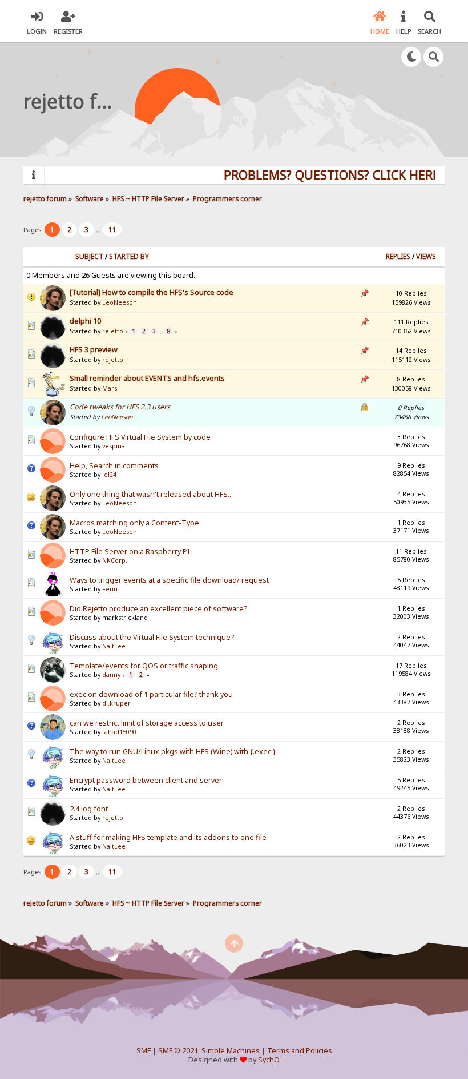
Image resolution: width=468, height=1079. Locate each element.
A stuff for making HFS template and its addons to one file (168, 837)
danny (111, 675)
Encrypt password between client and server (146, 780)
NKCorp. (114, 560)
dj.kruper (116, 703)
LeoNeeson (119, 302)
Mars (109, 388)
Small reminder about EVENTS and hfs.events (147, 378)
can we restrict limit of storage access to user (147, 723)
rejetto (112, 331)
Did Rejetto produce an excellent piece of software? (158, 609)
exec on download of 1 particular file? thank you (151, 694)
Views (426, 256)
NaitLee (114, 646)
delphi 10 (85, 321)
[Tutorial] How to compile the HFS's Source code (151, 292)
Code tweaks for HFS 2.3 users (120, 407)
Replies (398, 256)
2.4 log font (89, 809)
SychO (269, 1060)
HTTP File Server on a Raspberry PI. (131, 551)
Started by (129, 256)
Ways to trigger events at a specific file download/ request (169, 580)
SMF (143, 1051)
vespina (113, 446)
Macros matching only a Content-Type (134, 523)
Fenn (110, 589)
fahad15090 (119, 732)
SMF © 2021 (178, 1051)
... (99, 229)
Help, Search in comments (114, 466)
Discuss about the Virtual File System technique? (152, 637)
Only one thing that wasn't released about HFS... (151, 494)
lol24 (109, 475)
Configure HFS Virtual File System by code (140, 437)
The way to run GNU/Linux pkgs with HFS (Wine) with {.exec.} (173, 752)
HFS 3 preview (94, 350)
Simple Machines (230, 1051)
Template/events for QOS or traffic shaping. (145, 666)
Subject (89, 256)
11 (112, 229)
